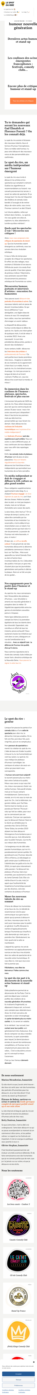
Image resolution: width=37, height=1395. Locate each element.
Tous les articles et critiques (23, 101)
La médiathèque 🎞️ (10, 15)
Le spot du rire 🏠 (9, 9)
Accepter (18, 1374)
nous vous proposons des (17, 241)
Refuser (18, 1380)
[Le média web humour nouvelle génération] (7, 4)
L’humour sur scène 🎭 (11, 12)
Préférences (18, 1385)
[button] (34, 1362)
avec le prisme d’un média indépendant (18, 429)
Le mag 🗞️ (25, 12)
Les (13, 436)
